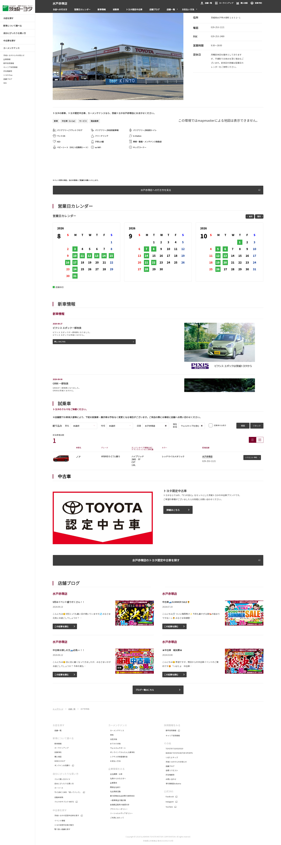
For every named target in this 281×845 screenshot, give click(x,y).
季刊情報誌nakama (172, 783)
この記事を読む (61, 626)
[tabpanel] (118, 56)
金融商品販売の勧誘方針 (119, 804)
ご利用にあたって (116, 817)
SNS (5, 83)
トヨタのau (7, 75)
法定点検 (112, 739)
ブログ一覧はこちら (145, 689)
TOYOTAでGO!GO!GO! (173, 748)
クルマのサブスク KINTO (63, 802)
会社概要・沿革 (115, 774)
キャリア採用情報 (10, 67)
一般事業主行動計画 (117, 800)
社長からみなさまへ (117, 778)
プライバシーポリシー (118, 809)
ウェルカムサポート (117, 748)
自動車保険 (58, 797)
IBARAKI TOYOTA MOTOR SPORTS (178, 753)
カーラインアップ (226, 3)
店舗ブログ (7, 79)
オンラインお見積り (61, 765)
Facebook (169, 796)
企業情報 (6, 59)
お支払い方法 (188, 9)
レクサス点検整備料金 (118, 756)
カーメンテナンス (116, 730)
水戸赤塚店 (207, 456)
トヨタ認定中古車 (134, 9)
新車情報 (102, 9)
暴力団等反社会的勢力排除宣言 (121, 796)
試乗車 (116, 9)
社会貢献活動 (114, 791)
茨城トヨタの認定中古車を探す (66, 815)
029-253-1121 (217, 27)
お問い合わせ (170, 779)
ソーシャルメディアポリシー (120, 813)
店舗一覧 (208, 3)
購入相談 (244, 3)
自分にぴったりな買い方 (63, 783)
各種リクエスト (171, 770)
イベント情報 (59, 820)
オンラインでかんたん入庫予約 (121, 752)
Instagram (169, 802)
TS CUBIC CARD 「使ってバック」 (67, 792)
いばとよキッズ (171, 757)
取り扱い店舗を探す (61, 829)
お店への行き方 (60, 9)
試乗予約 (258, 3)
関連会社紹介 (114, 787)
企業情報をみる (116, 769)
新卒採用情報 (8, 63)
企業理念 (112, 782)
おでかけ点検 (114, 743)
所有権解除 (7, 71)
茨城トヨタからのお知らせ (13, 55)
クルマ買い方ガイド (61, 779)
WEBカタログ (59, 761)
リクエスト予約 (251, 457)
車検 (111, 735)
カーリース (58, 787)
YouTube (168, 807)
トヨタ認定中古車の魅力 (63, 825)
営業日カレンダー (82, 9)
